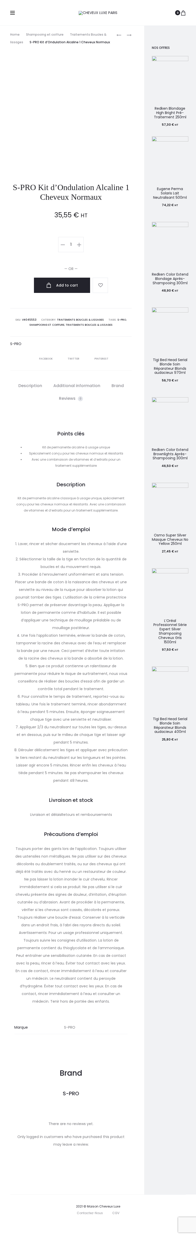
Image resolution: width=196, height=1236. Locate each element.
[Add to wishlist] (100, 285)
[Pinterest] (110, 1224)
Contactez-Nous (90, 1213)
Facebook (46, 359)
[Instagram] (99, 1224)
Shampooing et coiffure (45, 34)
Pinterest (101, 359)
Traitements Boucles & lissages (80, 320)
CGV (115, 1213)
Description (30, 386)
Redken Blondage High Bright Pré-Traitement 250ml (170, 113)
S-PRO (121, 320)
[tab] (30, 385)
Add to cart (66, 285)
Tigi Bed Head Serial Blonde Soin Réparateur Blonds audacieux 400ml (170, 725)
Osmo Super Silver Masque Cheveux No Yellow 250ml (170, 539)
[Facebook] (88, 1224)
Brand (118, 386)
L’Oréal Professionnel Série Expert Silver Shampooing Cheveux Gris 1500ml (170, 631)
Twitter (74, 359)
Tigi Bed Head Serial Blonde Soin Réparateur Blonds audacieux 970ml (170, 366)
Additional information (76, 386)
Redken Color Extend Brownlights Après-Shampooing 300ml (170, 454)
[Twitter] (77, 1224)
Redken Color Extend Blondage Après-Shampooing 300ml (170, 279)
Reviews (70, 398)
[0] (183, 13)
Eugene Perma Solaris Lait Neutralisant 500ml (170, 193)
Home (15, 34)
